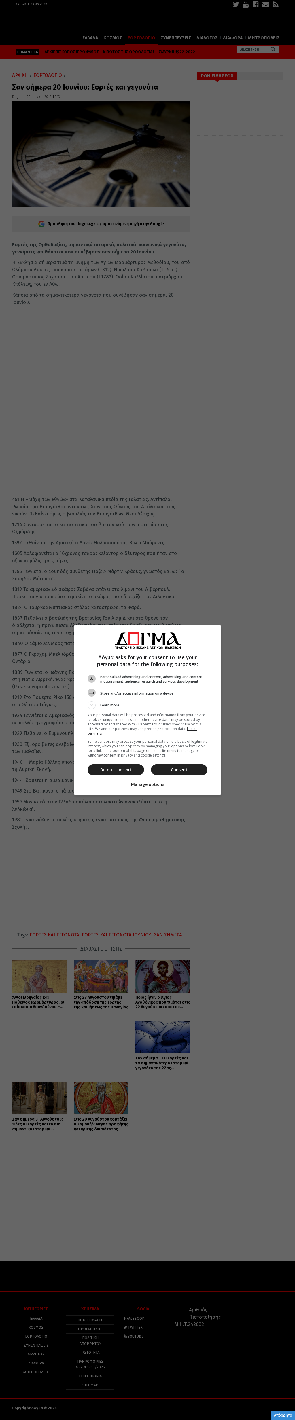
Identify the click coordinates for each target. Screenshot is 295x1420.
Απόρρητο (283, 1415)
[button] (147, 705)
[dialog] (147, 710)
